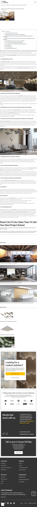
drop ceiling (14, 209)
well (13, 116)
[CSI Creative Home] (4, 2)
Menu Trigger (35, 2)
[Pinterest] (14, 503)
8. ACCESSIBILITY (7, 45)
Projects (2, 481)
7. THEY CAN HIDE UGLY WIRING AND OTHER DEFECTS (15, 43)
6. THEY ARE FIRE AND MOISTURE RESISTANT (13, 42)
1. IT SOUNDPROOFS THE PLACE (10, 33)
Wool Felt (20, 463)
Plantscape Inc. (3, 465)
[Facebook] (8, 503)
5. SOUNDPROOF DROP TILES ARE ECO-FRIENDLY (14, 40)
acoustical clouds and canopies (23, 68)
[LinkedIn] (11, 503)
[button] (15, 373)
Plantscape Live (4, 469)
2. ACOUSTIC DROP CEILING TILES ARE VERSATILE (14, 34)
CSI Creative (3, 463)
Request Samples (4, 479)
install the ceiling (12, 198)
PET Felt (20, 465)
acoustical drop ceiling (6, 61)
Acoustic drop (11, 112)
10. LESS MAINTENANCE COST (10, 48)
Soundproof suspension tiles (5, 121)
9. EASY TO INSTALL (8, 46)
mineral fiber (20, 95)
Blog (2, 483)
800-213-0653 (21, 481)
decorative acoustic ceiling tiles (10, 180)
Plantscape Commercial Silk (6, 467)
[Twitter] (5, 503)
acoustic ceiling (16, 109)
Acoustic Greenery (22, 469)
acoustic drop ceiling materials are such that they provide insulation (14, 211)
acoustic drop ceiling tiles (11, 55)
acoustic (18, 159)
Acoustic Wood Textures (23, 467)
